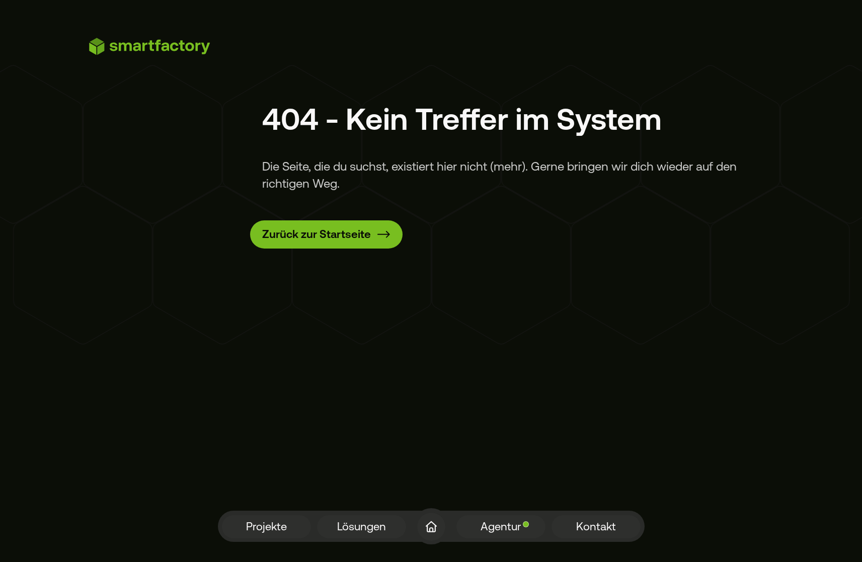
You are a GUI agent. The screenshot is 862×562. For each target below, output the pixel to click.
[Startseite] (431, 527)
